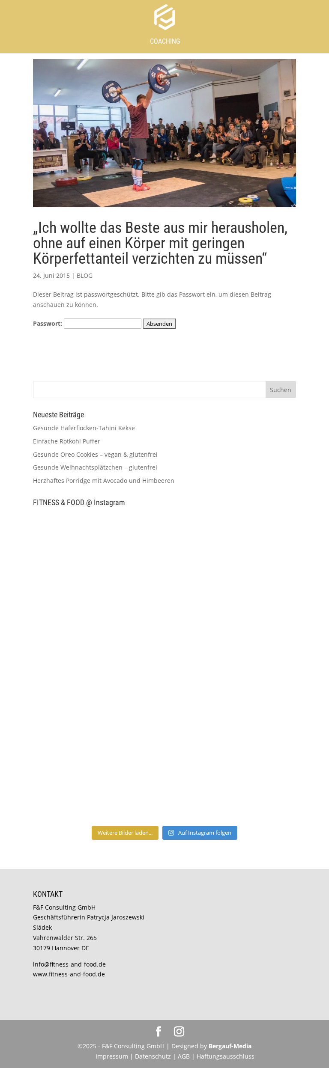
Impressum (112, 1056)
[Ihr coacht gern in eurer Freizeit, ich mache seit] (97, 628)
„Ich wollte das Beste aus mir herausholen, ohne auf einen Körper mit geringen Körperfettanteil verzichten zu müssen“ (160, 243)
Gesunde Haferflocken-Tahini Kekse (84, 428)
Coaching (165, 41)
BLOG (85, 275)
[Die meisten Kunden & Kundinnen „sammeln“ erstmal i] (97, 782)
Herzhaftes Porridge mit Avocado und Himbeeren (103, 480)
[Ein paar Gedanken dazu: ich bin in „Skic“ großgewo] (231, 628)
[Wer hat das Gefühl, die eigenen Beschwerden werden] (231, 705)
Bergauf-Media (230, 1046)
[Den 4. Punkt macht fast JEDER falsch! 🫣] (231, 552)
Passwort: (48, 323)
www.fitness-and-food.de (69, 974)
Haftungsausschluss (225, 1056)
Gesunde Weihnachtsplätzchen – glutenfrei (95, 467)
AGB (184, 1056)
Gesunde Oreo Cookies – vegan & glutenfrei (95, 454)
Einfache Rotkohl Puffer (66, 441)
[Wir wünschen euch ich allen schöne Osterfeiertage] (97, 705)
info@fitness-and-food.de (69, 964)
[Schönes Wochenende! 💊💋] (97, 552)
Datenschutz (154, 1056)
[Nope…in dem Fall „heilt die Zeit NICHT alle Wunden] (231, 782)
